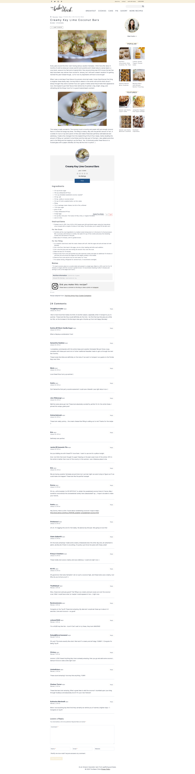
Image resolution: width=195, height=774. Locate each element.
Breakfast (91, 11)
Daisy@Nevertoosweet (59, 635)
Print (82, 181)
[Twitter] (54, 1)
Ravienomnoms (56, 603)
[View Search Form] (135, 6)
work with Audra (132, 1)
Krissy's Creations (57, 554)
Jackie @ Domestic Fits (59, 447)
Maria (52, 368)
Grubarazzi (54, 522)
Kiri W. (52, 569)
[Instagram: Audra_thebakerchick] (56, 286)
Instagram (95, 287)
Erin (51, 432)
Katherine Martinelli (57, 701)
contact (124, 1)
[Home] (50, 17)
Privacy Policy (105, 769)
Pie (116, 11)
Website (97, 749)
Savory (123, 11)
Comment (54, 727)
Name (53, 749)
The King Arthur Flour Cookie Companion (78, 295)
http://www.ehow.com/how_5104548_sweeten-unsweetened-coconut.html (74, 513)
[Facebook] (51, 1)
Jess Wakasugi (55, 398)
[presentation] (125, 53)
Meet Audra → (132, 36)
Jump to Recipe (57, 27)
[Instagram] (58, 1)
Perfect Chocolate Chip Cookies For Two (125, 63)
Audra (53, 23)
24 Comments (60, 23)
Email (75, 749)
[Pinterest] (61, 1)
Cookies (102, 11)
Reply (111, 309)
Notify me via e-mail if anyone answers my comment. (68, 753)
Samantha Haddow (57, 343)
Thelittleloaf (54, 586)
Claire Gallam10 (56, 537)
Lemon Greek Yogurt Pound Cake (137, 63)
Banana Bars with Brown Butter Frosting (138, 85)
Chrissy (53, 652)
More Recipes (136, 11)
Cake (110, 11)
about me (117, 1)
